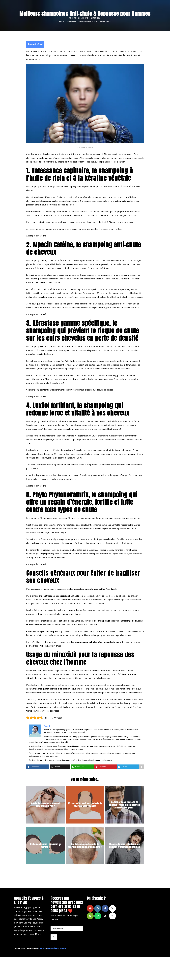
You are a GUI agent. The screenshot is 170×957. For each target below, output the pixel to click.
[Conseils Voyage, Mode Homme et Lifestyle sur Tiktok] (105, 915)
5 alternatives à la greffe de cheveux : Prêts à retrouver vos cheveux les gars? (124, 804)
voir (40, 44)
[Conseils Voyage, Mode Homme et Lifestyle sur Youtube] (90, 908)
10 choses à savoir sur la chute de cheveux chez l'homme (85, 805)
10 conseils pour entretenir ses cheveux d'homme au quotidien (124, 846)
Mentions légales (52, 948)
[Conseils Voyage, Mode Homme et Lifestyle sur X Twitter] (112, 908)
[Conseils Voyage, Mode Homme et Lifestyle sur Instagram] (97, 908)
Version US (63, 948)
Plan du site (42, 948)
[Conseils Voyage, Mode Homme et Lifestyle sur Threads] (112, 915)
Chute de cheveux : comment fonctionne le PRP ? (45, 805)
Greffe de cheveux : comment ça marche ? (45, 846)
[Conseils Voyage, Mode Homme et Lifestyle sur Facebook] (105, 908)
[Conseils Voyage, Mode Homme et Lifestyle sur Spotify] (90, 915)
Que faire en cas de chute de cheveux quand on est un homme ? (85, 846)
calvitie (126, 670)
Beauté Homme (72, 22)
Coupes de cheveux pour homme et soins (94, 22)
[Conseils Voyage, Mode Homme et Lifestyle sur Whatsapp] (97, 915)
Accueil (62, 22)
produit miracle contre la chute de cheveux (106, 51)
